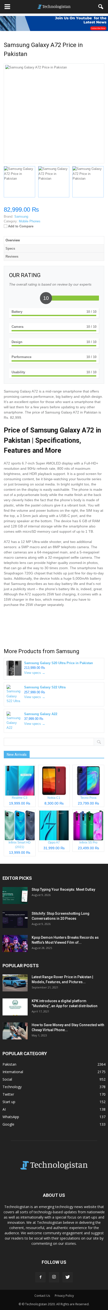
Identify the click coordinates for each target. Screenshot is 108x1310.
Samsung (67, 651)
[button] (101, 6)
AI (4, 1109)
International (13, 1071)
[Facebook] (40, 1277)
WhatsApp (11, 1116)
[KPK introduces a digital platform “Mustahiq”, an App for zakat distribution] (15, 1007)
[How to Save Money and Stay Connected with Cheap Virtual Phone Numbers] (15, 1031)
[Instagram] (54, 1277)
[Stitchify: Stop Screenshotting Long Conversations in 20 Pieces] (15, 919)
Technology (12, 1086)
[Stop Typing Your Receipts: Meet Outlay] (15, 895)
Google (8, 1124)
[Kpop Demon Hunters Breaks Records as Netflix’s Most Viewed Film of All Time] (15, 943)
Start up (9, 1101)
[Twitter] (68, 1277)
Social (7, 1079)
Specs (10, 248)
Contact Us (42, 1296)
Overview (13, 240)
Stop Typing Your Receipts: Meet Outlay (63, 889)
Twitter (8, 1094)
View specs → (34, 673)
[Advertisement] (54, 628)
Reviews (12, 256)
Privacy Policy (64, 1296)
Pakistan (9, 1064)
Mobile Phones (29, 221)
